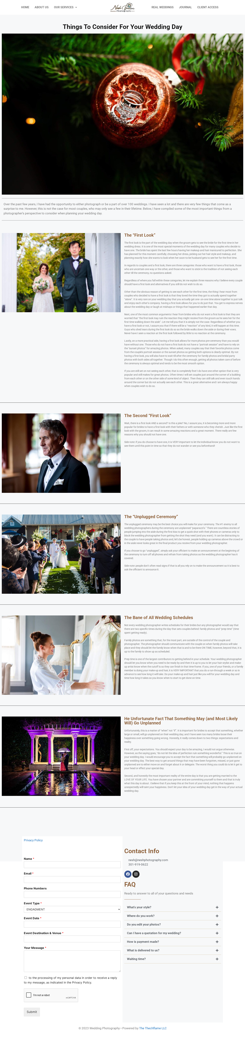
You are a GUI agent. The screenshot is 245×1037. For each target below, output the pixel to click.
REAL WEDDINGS (163, 7)
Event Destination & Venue (43, 933)
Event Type (33, 903)
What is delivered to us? (143, 950)
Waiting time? (136, 959)
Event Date (32, 918)
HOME (25, 7)
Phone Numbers (35, 888)
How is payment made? (143, 941)
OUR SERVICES (64, 7)
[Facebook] (127, 874)
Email (29, 873)
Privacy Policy (33, 840)
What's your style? (139, 907)
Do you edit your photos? (144, 924)
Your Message (35, 948)
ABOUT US (42, 7)
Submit (32, 1012)
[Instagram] (136, 874)
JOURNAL (185, 7)
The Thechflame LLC (153, 1028)
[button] (172, 907)
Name (29, 859)
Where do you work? (140, 916)
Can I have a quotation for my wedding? (154, 933)
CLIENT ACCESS (207, 7)
